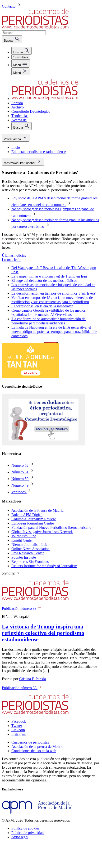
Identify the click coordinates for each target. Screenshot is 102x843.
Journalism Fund (23, 536)
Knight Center (22, 540)
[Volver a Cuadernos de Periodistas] (35, 28)
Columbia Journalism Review (33, 519)
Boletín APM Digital (26, 515)
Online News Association (30, 549)
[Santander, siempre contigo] (30, 377)
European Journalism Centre (32, 523)
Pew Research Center (27, 553)
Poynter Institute (23, 557)
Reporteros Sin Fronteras (30, 562)
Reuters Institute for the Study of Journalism (44, 566)
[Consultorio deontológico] (43, 444)
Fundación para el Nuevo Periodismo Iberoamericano (51, 527)
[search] (21, 51)
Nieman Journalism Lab (29, 545)
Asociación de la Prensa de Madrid (37, 510)
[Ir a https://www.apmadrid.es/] (37, 812)
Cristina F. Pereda (32, 679)
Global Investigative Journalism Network (42, 532)
